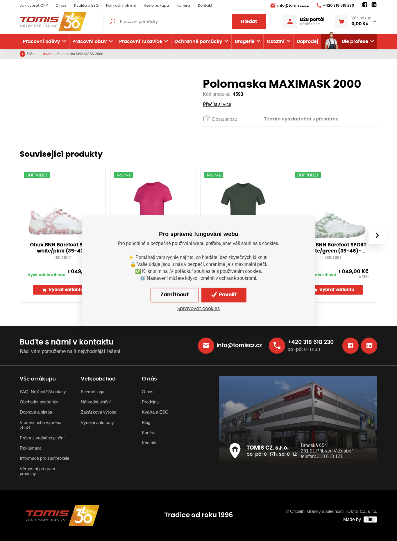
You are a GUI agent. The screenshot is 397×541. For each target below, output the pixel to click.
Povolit (227, 294)
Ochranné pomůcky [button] (198, 41)
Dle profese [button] (355, 41)
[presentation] (377, 235)
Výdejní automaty (97, 422)
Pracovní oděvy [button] (41, 41)
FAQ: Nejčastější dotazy (43, 391)
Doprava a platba (36, 412)
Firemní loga (92, 391)
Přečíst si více (217, 104)
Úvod (47, 54)
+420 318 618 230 (338, 6)
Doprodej (307, 41)
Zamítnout (174, 294)
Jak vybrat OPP (34, 6)
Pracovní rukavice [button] (140, 41)
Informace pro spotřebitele (44, 458)
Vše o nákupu (156, 6)
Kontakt (205, 6)
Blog (146, 422)
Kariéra (183, 6)
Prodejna (150, 402)
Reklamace (31, 448)
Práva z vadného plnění (42, 438)
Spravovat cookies (198, 308)
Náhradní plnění (121, 6)
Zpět (30, 54)
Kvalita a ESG (86, 6)
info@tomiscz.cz (293, 6)
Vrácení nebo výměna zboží (40, 425)
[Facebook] (365, 5)
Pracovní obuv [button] (89, 41)
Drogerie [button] (245, 41)
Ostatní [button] (276, 41)
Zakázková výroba (98, 412)
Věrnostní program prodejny (37, 471)
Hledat (249, 21)
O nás (61, 6)
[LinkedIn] (374, 5)
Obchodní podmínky (39, 402)
